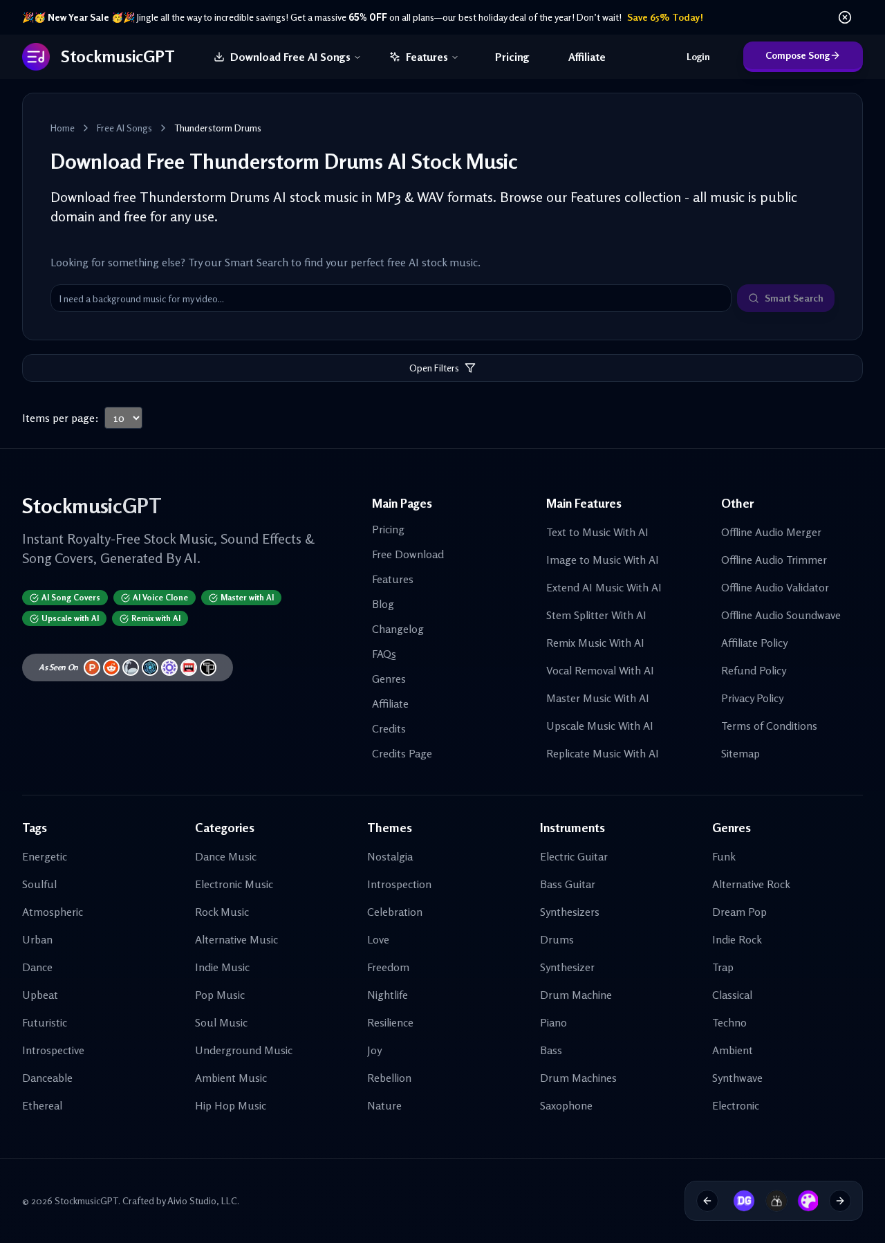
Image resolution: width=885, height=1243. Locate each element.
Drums (557, 939)
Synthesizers (569, 912)
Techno (729, 1022)
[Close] (845, 17)
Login (698, 56)
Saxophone (566, 1105)
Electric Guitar (574, 856)
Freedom (388, 967)
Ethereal (42, 1105)
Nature (384, 1105)
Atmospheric (52, 912)
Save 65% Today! (665, 17)
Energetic (44, 856)
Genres (389, 678)
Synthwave (737, 1078)
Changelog (398, 629)
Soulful (39, 884)
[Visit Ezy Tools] (771, 1200)
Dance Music (226, 856)
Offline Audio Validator (775, 587)
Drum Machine (576, 995)
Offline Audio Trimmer (774, 560)
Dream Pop (739, 912)
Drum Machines (578, 1078)
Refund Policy (753, 670)
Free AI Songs (124, 127)
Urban (37, 939)
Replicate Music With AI (602, 753)
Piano (553, 1022)
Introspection (399, 884)
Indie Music (222, 967)
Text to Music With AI (597, 532)
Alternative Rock (751, 884)
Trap (723, 967)
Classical (732, 995)
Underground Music (243, 1050)
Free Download (408, 554)
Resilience (390, 1022)
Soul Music (221, 1022)
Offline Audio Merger (771, 532)
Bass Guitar (567, 884)
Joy (374, 1050)
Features (427, 57)
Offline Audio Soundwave (781, 615)
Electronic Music (234, 884)
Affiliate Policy (754, 643)
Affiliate (587, 57)
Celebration (394, 912)
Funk (724, 856)
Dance (37, 967)
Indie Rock (737, 939)
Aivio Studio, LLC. (203, 1200)
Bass (551, 1050)
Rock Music (222, 912)
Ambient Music (231, 1078)
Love (378, 939)
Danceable (47, 1078)
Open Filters (434, 368)
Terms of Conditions (769, 726)
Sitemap (740, 753)
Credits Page (402, 753)
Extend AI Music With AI (604, 587)
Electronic (735, 1105)
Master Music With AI (597, 698)
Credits (389, 728)
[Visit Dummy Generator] (739, 1200)
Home (62, 127)
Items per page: (60, 418)
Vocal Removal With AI (600, 670)
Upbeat (40, 995)
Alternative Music (236, 939)
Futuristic (44, 1022)
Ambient (732, 1050)
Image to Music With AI (602, 560)
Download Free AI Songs (290, 57)
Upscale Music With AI (599, 726)
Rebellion (389, 1078)
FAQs (384, 654)
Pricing (512, 57)
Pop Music (220, 995)
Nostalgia (390, 856)
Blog (383, 604)
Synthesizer (567, 967)
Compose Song (797, 55)
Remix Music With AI (595, 643)
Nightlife (387, 995)
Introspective (53, 1050)
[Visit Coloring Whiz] (803, 1200)
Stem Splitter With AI (596, 615)
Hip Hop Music (230, 1105)
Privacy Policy (752, 698)
